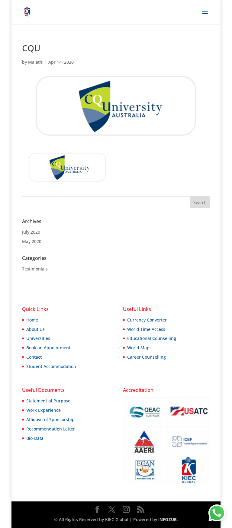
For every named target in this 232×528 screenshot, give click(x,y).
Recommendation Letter (50, 429)
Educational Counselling (151, 338)
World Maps (139, 347)
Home (32, 320)
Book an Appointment (48, 347)
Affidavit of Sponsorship (50, 419)
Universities (38, 338)
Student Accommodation (51, 366)
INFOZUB (167, 519)
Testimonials (35, 269)
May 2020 (31, 241)
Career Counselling (146, 357)
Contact (34, 357)
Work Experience (43, 410)
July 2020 (31, 232)
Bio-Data (35, 438)
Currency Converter (147, 320)
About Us (35, 329)
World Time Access (146, 329)
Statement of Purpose (48, 401)
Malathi (36, 62)
